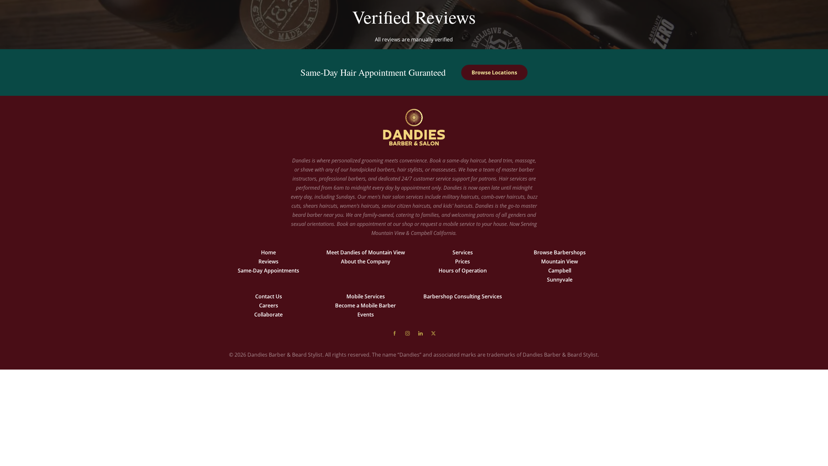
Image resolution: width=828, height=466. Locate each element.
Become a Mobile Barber (365, 305)
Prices (462, 261)
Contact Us (268, 296)
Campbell (559, 270)
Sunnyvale (559, 279)
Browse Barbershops (560, 252)
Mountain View (559, 261)
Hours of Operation (463, 270)
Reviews (268, 261)
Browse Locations (494, 72)
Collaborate (268, 314)
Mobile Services (365, 296)
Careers (268, 305)
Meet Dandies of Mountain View (365, 252)
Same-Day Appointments (268, 270)
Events (365, 314)
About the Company (365, 261)
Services (462, 252)
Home (268, 252)
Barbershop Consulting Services (462, 296)
